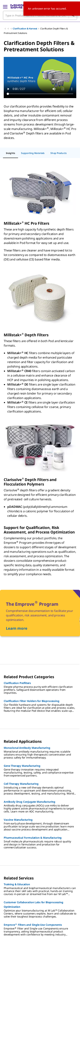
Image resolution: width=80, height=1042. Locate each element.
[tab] (10, 153)
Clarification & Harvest (25, 28)
